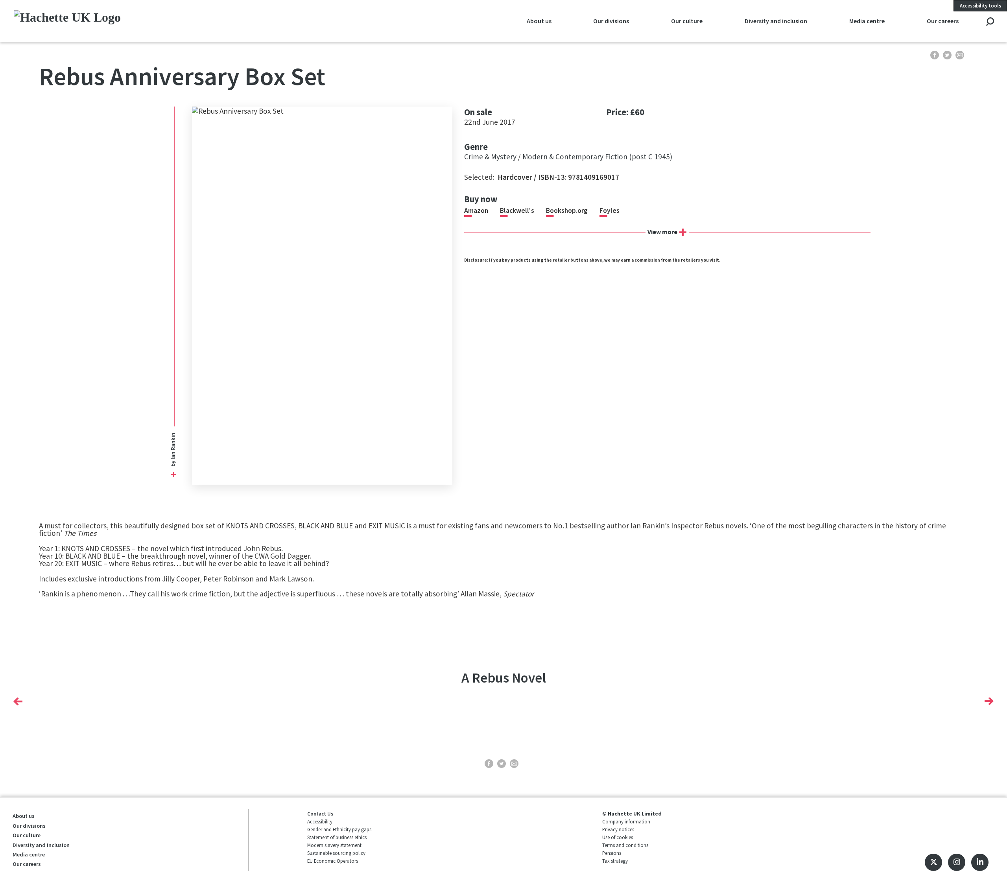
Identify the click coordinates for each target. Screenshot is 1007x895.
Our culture (27, 835)
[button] (18, 701)
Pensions (611, 853)
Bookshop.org (567, 210)
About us (24, 816)
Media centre (29, 854)
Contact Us (320, 813)
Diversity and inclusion (41, 845)
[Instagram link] (956, 862)
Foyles (609, 210)
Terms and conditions (625, 845)
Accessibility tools (980, 5)
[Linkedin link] (980, 862)
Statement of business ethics (337, 837)
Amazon (476, 210)
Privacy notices (618, 829)
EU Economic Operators (332, 861)
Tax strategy (615, 861)
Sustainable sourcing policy (336, 853)
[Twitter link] (933, 862)
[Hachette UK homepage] (107, 20)
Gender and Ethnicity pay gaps (339, 829)
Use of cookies (617, 837)
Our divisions (29, 826)
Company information (626, 821)
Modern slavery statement (334, 845)
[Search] (990, 22)
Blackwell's (517, 210)
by (173, 463)
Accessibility (319, 821)
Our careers (27, 864)
